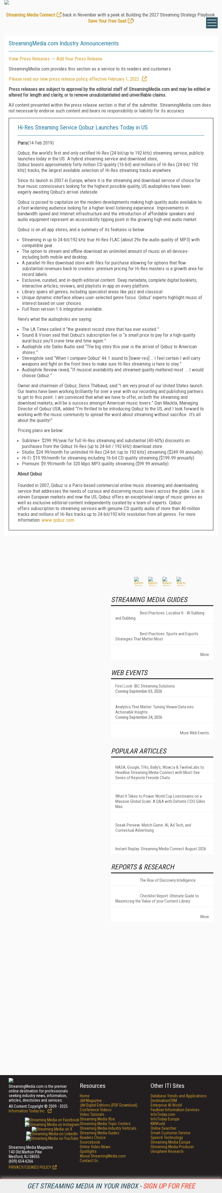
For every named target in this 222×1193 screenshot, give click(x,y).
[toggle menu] (212, 22)
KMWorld (158, 1123)
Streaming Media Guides (99, 1133)
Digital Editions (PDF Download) (108, 1105)
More (204, 654)
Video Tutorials (92, 1114)
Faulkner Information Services (175, 1109)
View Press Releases (29, 59)
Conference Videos (96, 1109)
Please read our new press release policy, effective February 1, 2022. (74, 79)
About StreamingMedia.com (103, 1156)
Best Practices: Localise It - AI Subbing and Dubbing (159, 615)
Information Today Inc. (27, 1111)
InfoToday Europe (165, 1119)
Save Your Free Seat (107, 21)
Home (85, 1096)
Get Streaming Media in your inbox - (111, 1186)
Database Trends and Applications (179, 1096)
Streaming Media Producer (172, 1146)
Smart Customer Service (170, 1133)
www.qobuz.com (58, 520)
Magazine (91, 1100)
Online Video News (95, 1146)
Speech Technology (167, 1137)
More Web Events (194, 733)
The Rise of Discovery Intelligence (168, 880)
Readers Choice (93, 1137)
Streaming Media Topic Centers (105, 1123)
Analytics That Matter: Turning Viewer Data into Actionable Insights (154, 709)
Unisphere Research (167, 1151)
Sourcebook (90, 1142)
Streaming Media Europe (170, 1142)
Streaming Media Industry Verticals (108, 1128)
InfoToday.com (163, 1114)
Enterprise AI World (166, 1105)
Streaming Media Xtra (97, 1119)
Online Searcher (163, 1128)
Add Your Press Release (79, 59)
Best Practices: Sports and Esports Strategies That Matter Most (156, 636)
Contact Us (89, 1160)
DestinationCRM (164, 1100)
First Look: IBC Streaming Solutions (145, 686)
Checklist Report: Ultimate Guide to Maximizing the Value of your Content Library (157, 898)
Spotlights (88, 1151)
